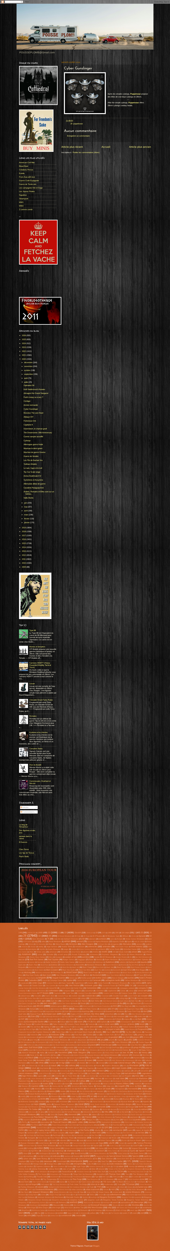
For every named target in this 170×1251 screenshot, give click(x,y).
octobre (27, 370)
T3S (114, 1166)
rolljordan (63, 1140)
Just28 (46, 1065)
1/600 (40, 933)
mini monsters (98, 1091)
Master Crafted (108, 1083)
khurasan (134, 1065)
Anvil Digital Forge (121, 946)
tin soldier (135, 1177)
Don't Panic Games (90, 1009)
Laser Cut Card (78, 1073)
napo (36, 1104)
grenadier (70, 1047)
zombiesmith (66, 1215)
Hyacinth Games (117, 1058)
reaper (71, 1133)
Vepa (82, 1192)
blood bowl (71, 972)
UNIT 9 (30, 1189)
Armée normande (31, 405)
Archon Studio (114, 949)
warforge (94, 1197)
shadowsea (71, 1151)
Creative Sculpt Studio (110, 993)
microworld (132, 1089)
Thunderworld (78, 1177)
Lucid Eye (50, 1078)
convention (100, 991)
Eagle (64, 1014)
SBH (104, 1145)
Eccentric (148, 1014)
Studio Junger (101, 1164)
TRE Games (107, 1182)
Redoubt (118, 1135)
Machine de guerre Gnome (34, 452)
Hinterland (136, 1055)
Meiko (139, 1086)
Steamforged (61, 1161)
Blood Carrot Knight (91, 972)
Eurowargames (126, 1022)
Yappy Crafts (71, 1213)
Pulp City (125, 1125)
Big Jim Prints (133, 965)
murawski (42, 1102)
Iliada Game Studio (25, 1060)
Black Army (32, 967)
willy (109, 1208)
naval (81, 1104)
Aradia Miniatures (54, 949)
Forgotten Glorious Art (43, 1032)
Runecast (148, 1140)
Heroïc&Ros (46, 1055)
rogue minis (52, 1140)
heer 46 (126, 1053)
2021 (24, 355)
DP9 (112, 1009)
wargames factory (76, 1200)
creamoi (94, 993)
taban (121, 1166)
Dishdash (56, 1009)
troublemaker (109, 1184)
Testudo (111, 1171)
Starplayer (22, 1161)
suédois (21, 1166)
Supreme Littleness (43, 1166)
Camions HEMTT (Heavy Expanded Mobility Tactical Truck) (40, 665)
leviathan (58, 1076)
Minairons (51, 1091)
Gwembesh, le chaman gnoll (35, 429)
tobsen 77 (121, 1179)
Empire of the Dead (67, 1019)
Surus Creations (58, 1166)
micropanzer (119, 1089)
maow (67, 1084)
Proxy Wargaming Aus (86, 1125)
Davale (83, 1003)
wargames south (93, 1200)
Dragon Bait (147, 1009)
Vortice (91, 1195)
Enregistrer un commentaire (78, 136)
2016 (24, 539)
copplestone (112, 991)
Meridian (38, 1089)
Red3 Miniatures (107, 1135)
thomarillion (101, 1174)
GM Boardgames (26, 1042)
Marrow (85, 1084)
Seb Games (99, 1148)
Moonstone (97, 1099)
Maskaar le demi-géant (33, 448)
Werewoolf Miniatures (99, 1205)
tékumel (101, 1169)
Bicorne (123, 965)
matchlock (148, 1084)
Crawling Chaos (83, 993)
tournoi (62, 1182)
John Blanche (30, 1065)
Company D (22, 991)
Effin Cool (74, 1016)
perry (61, 1120)
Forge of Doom (89, 1029)
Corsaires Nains (36, 749)
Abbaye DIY (28, 417)
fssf (97, 1035)
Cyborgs (27, 441)
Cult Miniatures (58, 998)
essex (80, 1022)
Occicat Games (125, 1109)
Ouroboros (84, 1114)
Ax (131, 957)
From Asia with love (27, 177)
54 (151, 936)
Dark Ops (134, 1001)
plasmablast (45, 1122)
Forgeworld (142, 1029)
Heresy (145, 1053)
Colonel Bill (53, 988)
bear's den (22, 965)
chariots (90, 983)
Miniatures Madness (116, 1094)
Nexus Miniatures (142, 1104)
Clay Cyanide (50, 985)
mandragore (106, 1081)
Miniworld (54, 1096)
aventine (85, 957)
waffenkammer (116, 1195)
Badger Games (68, 960)
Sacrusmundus (90, 1143)
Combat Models (65, 988)
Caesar (44, 980)
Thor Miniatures (138, 1174)
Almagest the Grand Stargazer (36, 393)
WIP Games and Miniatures (125, 1207)
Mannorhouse (23, 1084)
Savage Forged (78, 1145)
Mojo (141, 1096)
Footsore (75, 1029)
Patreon (88, 1117)
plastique (92, 1122)
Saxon (88, 1145)
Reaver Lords (84, 1133)
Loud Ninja (148, 1076)
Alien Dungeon (88, 944)
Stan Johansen (107, 1159)
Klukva (108, 1068)
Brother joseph (86, 978)
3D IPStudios (97, 936)
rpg (116, 1140)
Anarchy (25, 946)
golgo (134, 1042)
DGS (115, 1006)
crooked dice (90, 996)
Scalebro (146, 1145)
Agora (129, 941)
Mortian (116, 1099)
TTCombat (130, 1184)
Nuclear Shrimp (55, 1109)
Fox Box (129, 1032)
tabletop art (142, 1166)
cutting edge (123, 998)
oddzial (144, 1109)
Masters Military (122, 1084)
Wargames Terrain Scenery (113, 1200)
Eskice (62, 1022)
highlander (125, 1055)
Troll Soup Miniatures (60, 1184)
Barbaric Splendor (141, 960)
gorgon (20, 1045)
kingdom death (73, 1068)
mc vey (64, 1086)
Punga (146, 1125)
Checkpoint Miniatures (119, 983)
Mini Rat (110, 1091)
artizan (134, 952)
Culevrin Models (44, 998)
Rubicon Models (135, 1140)
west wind (124, 1205)
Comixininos (92, 988)
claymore (61, 985)
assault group (63, 954)
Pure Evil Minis (42, 1127)
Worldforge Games (54, 1210)
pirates (138, 1120)
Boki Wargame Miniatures (66, 975)
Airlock (31, 944)
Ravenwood (42, 1133)
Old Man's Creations (55, 1112)
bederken (54, 965)
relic (126, 1135)
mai (26, 507)
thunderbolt (54, 1177)
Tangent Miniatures (82, 1169)
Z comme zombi (25, 210)
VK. (74, 1194)
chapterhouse (79, 983)
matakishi (137, 1084)
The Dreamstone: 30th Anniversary (38, 433)
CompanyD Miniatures (37, 991)
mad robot (120, 1078)
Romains (73, 1140)
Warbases (31, 1197)
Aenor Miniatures (55, 941)
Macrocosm (85, 1078)
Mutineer (74, 1101)
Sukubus (30, 1166)
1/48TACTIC (31, 932)
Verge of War (91, 1192)
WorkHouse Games (38, 1210)
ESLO (71, 1022)
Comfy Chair (78, 988)
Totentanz (52, 1182)
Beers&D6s (80, 965)
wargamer (137, 1197)
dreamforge (86, 1011)
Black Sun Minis (85, 970)
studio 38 (89, 1164)
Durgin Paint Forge (134, 1011)
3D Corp (77, 936)
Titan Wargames (92, 1179)
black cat (75, 967)
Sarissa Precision (144, 1143)
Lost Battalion (114, 1076)
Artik (114, 952)
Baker (91, 960)
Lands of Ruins (43, 1073)
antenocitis (92, 947)
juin (25, 503)
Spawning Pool (101, 1156)
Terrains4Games (68, 1172)
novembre (28, 366)
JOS (39, 1065)
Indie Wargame (117, 1060)
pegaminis (26, 1119)
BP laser (140, 975)
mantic (45, 1084)
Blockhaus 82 (58, 972)
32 (39, 936)
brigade (42, 977)
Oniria (147, 1112)
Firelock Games (128, 1027)
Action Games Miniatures (135, 939)
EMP (22, 1019)
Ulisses (129, 1187)
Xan (39, 1213)
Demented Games (72, 1006)
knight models (121, 1068)
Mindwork (73, 1091)
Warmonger (138, 1202)
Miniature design (56, 1094)
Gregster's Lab (48, 1047)
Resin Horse (42, 1138)
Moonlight (75, 1099)
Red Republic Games (81, 1135)
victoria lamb (117, 1192)
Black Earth (100, 967)
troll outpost (45, 1184)
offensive (21, 1112)
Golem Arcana (106, 1042)
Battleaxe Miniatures (86, 962)
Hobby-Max (63, 1058)
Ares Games (22, 952)
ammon (139, 944)
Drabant (121, 1009)
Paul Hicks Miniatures (104, 1117)
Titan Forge (77, 1179)
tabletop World (53, 1169)
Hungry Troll (104, 1058)
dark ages (41, 1001)
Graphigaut (83, 1045)
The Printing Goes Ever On (136, 1171)
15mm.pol (89, 932)
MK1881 (100, 1096)
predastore (117, 1122)
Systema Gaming (95, 1166)
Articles (25, 807)
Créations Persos (26, 170)
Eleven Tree (86, 1016)
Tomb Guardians (134, 1179)
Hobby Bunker (51, 1058)
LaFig (136, 1071)
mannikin (145, 1081)
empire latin (53, 1019)
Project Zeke (72, 1125)
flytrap (53, 1029)
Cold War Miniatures (39, 988)
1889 (109, 933)
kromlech (100, 1071)
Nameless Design (24, 1104)
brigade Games (59, 978)
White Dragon (43, 1208)
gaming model (80, 1037)
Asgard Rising (147, 952)
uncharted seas (141, 1187)
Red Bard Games (129, 1133)
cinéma (138, 983)
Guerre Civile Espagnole (29, 181)
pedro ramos (146, 1117)
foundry (99, 1032)
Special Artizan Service (118, 1156)
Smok (39, 1156)
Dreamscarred (98, 1011)
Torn (150, 1179)
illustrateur (40, 1060)
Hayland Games (96, 1052)
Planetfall (33, 1122)
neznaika (21, 1107)
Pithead (149, 1120)
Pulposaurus (137, 1125)
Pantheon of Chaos (121, 1114)
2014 (24, 547)
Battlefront (110, 962)
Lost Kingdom (126, 1076)
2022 (24, 351)
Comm (103, 988)
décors (39, 1006)
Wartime (67, 1205)
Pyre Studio (80, 1127)
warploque (44, 1205)
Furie (118, 1035)
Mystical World (126, 1102)
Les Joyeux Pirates (27, 191)
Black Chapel (87, 967)
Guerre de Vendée (31, 456)
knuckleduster (30, 1071)
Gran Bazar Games (58, 1045)
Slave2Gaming (79, 1153)
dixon (77, 1009)
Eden (33, 1016)
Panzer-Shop (135, 1114)
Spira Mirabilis (55, 1158)
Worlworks (84, 1210)
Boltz (88, 975)
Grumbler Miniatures (43, 1050)
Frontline (89, 1035)
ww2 (20, 1213)
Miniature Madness (71, 1094)
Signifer (132, 1151)
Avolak (96, 957)
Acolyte (119, 939)
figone (58, 1027)
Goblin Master (81, 1042)
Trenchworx (141, 1182)
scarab (20, 1148)
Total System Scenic (39, 1182)
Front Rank (79, 1035)
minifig (23, 1096)
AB (83, 939)
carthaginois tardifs (112, 980)
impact (89, 1060)
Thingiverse (66, 1174)
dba (121, 1003)
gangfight (114, 1037)
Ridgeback (105, 1138)
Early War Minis (92, 1014)
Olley (106, 1112)
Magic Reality (38, 1081)
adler (43, 941)
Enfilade (118, 1019)
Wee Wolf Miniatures (81, 1205)
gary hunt (125, 1037)
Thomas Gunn (115, 1174)
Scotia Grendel (55, 1148)
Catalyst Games (146, 980)
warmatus (106, 1202)
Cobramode (141, 985)
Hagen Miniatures (91, 1050)
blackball (107, 970)
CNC (131, 985)
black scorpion (52, 970)
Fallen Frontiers (58, 1024)
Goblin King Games (67, 1042)
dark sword (48, 1003)
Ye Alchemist (83, 1213)
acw (150, 939)
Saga (101, 1143)
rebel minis (96, 1133)
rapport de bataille (142, 1130)
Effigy (66, 1016)
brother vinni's (101, 978)
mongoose (53, 1099)
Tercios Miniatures (40, 1171)
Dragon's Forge (37, 1011)
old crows (32, 1112)
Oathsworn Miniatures (81, 1109)
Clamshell (25, 985)
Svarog (70, 1166)
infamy (32, 1063)
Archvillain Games (130, 949)
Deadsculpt (148, 1003)
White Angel (31, 1208)
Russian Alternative (28, 1143)
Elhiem (108, 1016)
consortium (89, 991)
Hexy (55, 1055)
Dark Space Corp (24, 1003)
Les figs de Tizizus (26, 853)
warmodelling (125, 1202)
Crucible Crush (118, 996)
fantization (101, 1024)
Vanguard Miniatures (40, 1192)
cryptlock (21, 998)
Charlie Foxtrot (102, 983)
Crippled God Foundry (144, 993)
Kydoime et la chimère (38, 732)
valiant (149, 1189)
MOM (42, 1099)
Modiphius (132, 1096)
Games (56, 1037)
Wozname (109, 1210)
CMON (121, 985)
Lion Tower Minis (70, 1076)
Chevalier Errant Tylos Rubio (41, 700)
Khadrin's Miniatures (111, 1066)
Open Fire (43, 1114)
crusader (144, 996)
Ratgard (21, 1133)
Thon (127, 1174)
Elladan (131, 1016)
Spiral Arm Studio (69, 1158)
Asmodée (50, 954)
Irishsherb (73, 1063)
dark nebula (124, 1001)
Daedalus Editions (143, 998)
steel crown (93, 1161)
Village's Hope (54, 1194)
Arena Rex (144, 949)
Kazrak (98, 1066)
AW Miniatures (107, 957)
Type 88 (32, 630)
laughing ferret (104, 1073)
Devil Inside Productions (102, 1006)
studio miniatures (116, 1164)
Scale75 (136, 1145)
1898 (117, 933)
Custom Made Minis (96, 998)
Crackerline (58, 993)
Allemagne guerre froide (33, 444)
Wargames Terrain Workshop (137, 1200)
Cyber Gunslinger (31, 409)
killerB (34, 1068)
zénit (29, 1215)
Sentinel (126, 1148)
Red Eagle (30, 1135)
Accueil (106, 146)
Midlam (145, 1089)
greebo (149, 1045)
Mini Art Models (85, 1091)
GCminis (146, 1037)
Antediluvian (79, 947)
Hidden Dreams (79, 1055)
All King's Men (103, 944)
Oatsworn (95, 1109)
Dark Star (36, 1003)
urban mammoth (92, 1189)
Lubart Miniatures (37, 1078)
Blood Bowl (23, 166)
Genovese (73, 1040)
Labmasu (127, 1071)
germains (83, 1040)
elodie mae (141, 1016)
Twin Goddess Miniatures (78, 1187)
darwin (75, 1003)
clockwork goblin (91, 985)
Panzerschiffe (147, 1114)
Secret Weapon (113, 1148)
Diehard (32, 1009)
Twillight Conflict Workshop (58, 1187)
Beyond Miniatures (112, 965)
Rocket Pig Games (37, 1140)
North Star (143, 1107)
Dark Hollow (95, 1001)
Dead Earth (137, 1003)
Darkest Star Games (63, 1003)
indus (140, 1060)
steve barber (117, 1161)
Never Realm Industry (97, 1104)
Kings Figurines (88, 1068)
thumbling (29, 1177)
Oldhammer (87, 1112)
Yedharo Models (30, 464)
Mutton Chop (85, 1102)
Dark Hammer (83, 1001)
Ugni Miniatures (111, 1187)
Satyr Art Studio (64, 1145)
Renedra (21, 1138)
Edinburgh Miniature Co (53, 1016)
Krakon (89, 1071)
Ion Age (62, 1063)
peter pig (71, 1120)
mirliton (64, 1096)
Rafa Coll (145, 1128)
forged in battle (114, 1029)
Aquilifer (42, 949)
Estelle (22, 173)
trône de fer (95, 1184)
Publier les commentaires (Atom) (86, 152)
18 (97, 933)
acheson (102, 939)
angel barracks (52, 947)
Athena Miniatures (136, 954)
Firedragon (106, 1027)
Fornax (71, 1032)
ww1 (143, 1210)
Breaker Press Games (28, 978)
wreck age (134, 1210)
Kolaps (54, 1071)
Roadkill (137, 1138)
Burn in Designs (118, 978)
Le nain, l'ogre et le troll (33, 468)
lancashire (144, 1071)
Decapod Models (27, 1006)
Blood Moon (116, 972)
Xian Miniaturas (49, 1213)
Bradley (149, 975)
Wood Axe (25, 1210)
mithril (83, 1096)
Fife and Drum (35, 1027)
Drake (67, 1011)
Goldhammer (93, 1042)
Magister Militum (51, 1081)
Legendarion (147, 1073)
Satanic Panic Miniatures (46, 1145)
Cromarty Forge (63, 996)
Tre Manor (119, 1182)
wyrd (32, 1213)
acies (112, 939)
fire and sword (92, 1027)
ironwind (111, 1063)
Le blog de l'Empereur (23, 826)
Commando (113, 988)
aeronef (80, 941)
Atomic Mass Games (37, 957)
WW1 (21, 202)
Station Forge (34, 1161)
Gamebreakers (31, 1037)
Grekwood (59, 1047)
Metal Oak (70, 1089)
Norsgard (131, 1107)
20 (142, 932)
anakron (149, 944)
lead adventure (130, 1073)
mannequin (135, 1081)
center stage (37, 983)
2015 (24, 543)
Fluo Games (43, 1029)
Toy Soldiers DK (73, 1182)
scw (88, 1148)
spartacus (67, 1156)
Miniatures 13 (102, 1094)
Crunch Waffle (133, 996)
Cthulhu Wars (31, 998)
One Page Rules (136, 1112)
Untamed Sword (63, 1189)
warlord (73, 1202)
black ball (56, 967)
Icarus (147, 1058)
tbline (93, 1169)
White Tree (80, 1208)
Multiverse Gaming (27, 1102)
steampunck (76, 1161)
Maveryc (25, 1086)
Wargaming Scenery (38, 1202)
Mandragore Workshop (121, 1081)
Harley (42, 1053)
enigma (126, 1019)
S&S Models (64, 1143)
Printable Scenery (143, 1122)
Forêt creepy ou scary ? (33, 397)
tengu (147, 1169)
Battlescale (133, 962)
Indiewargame (130, 1060)
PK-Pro (24, 1122)
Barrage (40, 962)
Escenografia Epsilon (35, 1022)
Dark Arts (54, 1001)
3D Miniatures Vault (112, 936)
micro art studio (104, 1089)
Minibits (149, 1094)
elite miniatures (119, 1016)
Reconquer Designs (113, 1133)
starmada (146, 1158)
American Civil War (27, 163)
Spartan (76, 1156)
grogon (30, 1050)
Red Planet (67, 1135)
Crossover (105, 996)
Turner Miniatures (146, 1184)
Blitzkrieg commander (43, 972)
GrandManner (72, 1045)
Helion (136, 1053)
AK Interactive (41, 944)
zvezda (79, 1215)
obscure (113, 1109)
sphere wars (27, 1159)
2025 (24, 339)
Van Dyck (24, 1192)
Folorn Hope (64, 1029)
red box (141, 1133)
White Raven (68, 1207)
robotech (146, 1138)
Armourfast (65, 952)
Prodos (45, 1125)
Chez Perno (24, 849)
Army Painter (76, 952)
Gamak (20, 1037)
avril (26, 511)
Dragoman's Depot (133, 1009)
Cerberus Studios (52, 983)
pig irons (116, 1120)
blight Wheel (127, 970)
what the (146, 1205)
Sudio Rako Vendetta (142, 1164)
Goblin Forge (53, 1042)
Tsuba (119, 1184)
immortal (81, 1060)
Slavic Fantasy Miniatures (97, 1153)
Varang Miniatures (60, 1192)
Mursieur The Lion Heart (33, 413)
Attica (51, 957)
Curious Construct (72, 998)
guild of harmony (58, 1050)
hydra (128, 1058)
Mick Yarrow (90, 1089)
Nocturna (71, 1107)
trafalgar (97, 1182)
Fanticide (91, 1024)
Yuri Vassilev (115, 1213)
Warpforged (34, 1205)
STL (129, 1161)
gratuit (92, 1045)
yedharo (92, 1213)
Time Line (116, 1177)
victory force (32, 1195)
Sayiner (96, 1145)
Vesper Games (104, 1192)
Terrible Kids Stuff (98, 1172)
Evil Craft (148, 1022)
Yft (100, 1213)
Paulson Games (121, 1117)
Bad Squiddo (53, 960)
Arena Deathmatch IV (32, 476)
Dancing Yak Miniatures (26, 1001)
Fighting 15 (48, 1027)
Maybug (55, 1086)
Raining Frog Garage (70, 1130)
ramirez (106, 1130)
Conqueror (66, 991)
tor (143, 1179)
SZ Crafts (107, 1166)
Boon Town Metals (112, 975)
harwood (51, 1053)
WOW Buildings (96, 1210)
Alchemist (73, 944)
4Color (133, 936)
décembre (28, 362)
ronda (81, 1140)
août (26, 378)
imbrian (71, 1060)
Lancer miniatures (25, 1073)
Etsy (94, 1022)
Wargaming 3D (23, 1202)
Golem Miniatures (121, 1042)
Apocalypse (32, 949)
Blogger (96, 1246)
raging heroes (44, 1130)
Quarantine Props (134, 1127)
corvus (131, 991)
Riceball (95, 1138)
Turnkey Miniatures (28, 1187)
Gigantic (120, 1040)
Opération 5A (29, 385)
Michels (80, 1089)
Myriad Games (98, 1101)
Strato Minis (65, 1164)
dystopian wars (50, 1014)
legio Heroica (27, 1076)
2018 (24, 532)
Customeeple (110, 998)
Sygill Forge (80, 1166)
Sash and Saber (28, 1145)
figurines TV (68, 1027)
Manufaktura (58, 1083)
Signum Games (145, 1151)
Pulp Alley (116, 1125)
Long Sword (102, 1076)
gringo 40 (137, 1047)
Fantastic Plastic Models (76, 1024)
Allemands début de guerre (34, 484)
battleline (122, 962)
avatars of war (71, 957)
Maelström (143, 1078)
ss (96, 1159)
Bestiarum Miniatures (95, 965)
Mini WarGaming (121, 1091)
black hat (109, 967)
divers (66, 1008)
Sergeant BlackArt (138, 1148)
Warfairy (85, 1197)
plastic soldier (77, 1122)
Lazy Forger (116, 1073)
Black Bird (66, 967)
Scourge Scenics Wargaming (74, 1148)
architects (101, 949)
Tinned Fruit (145, 1177)
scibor (40, 1148)
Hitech (30, 1058)
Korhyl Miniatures (76, 1071)
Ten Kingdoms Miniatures (133, 1169)
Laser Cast (54, 1073)
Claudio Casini (37, 985)
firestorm (140, 1027)
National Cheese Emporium (64, 1104)
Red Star (94, 1135)
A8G (59, 939)
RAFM (21, 1130)
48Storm (125, 936)
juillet (26, 382)
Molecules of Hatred (31, 1099)
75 (48, 939)
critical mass (25, 996)
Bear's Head (33, 965)
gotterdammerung (43, 1045)
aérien (67, 941)
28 (71, 124)
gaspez (136, 1037)
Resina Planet (68, 1138)
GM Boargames (40, 1042)
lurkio (61, 1078)
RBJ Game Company (57, 1133)
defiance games (56, 1006)
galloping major (143, 1035)
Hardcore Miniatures (29, 1053)
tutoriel (40, 1187)
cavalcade (24, 983)
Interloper (52, 1063)
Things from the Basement (83, 1174)
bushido (131, 978)
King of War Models (58, 1068)
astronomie (94, 954)
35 (50, 936)
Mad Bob (98, 1078)
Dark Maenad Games (110, 1001)
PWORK (70, 1127)
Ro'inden (32, 716)
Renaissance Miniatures (141, 1135)
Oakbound (67, 1109)
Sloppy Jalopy (122, 1153)
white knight (56, 1208)
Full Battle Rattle (108, 1035)
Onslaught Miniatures (27, 1114)
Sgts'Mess (35, 1151)
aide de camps (139, 941)
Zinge (38, 1215)
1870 (103, 932)
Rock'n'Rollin (22, 1140)
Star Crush (136, 1158)
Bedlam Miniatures (66, 965)
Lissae (32, 684)
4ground (142, 936)
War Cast (21, 1197)
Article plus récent (72, 146)
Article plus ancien (140, 146)
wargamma (52, 1202)
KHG (124, 1065)
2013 (24, 551)
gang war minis (102, 1037)
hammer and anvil (106, 1050)
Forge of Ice (101, 1029)
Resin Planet (55, 1138)
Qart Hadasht (91, 1127)
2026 (24, 335)
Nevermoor (112, 1104)
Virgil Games (65, 1194)
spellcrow (148, 1156)
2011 (24, 559)
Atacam (123, 954)
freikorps (68, 1035)
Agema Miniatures (102, 941)
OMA (115, 1112)
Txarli (92, 1187)
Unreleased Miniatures (44, 1189)
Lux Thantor (71, 1078)
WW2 (21, 206)
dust (145, 1011)
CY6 (132, 998)
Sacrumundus (78, 1143)
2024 (24, 343)
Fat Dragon (123, 1024)
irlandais (82, 1063)
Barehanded (22, 962)
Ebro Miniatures (137, 1014)
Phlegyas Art (90, 1120)
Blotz (20, 975)
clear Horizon (74, 985)
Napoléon (23, 195)
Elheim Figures (98, 1016)
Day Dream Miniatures (109, 1003)
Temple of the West (115, 1169)
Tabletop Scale (23, 1169)
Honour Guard (74, 1058)
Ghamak (92, 1040)
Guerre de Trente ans (27, 184)
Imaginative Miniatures (58, 1060)
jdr (147, 1063)
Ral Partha (84, 1130)
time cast (105, 1177)
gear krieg (33, 1040)
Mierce (21, 1091)
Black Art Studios (45, 967)
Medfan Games (87, 1086)
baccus (21, 960)
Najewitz (146, 1102)
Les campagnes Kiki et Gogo (31, 188)
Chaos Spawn (66, 983)
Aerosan (90, 941)
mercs (28, 1089)
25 (151, 933)
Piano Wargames (105, 1119)
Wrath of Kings (121, 1210)
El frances (23, 842)
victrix (43, 1195)
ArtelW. (104, 952)
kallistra (72, 1066)
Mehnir (132, 1086)
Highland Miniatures (110, 1055)
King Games (44, 1068)
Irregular (139, 1063)
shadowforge (59, 1151)
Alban (50, 944)
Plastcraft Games (60, 1122)
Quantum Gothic (119, 1128)
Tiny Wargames (64, 1179)
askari (40, 954)
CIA (131, 983)
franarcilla (34, 1035)
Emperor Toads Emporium (37, 1019)
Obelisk (105, 1109)
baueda (144, 962)
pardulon (78, 1117)
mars (26, 515)
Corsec (123, 991)
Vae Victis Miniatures (136, 1189)
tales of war (67, 1169)
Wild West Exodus (95, 1208)
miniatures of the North (134, 1094)
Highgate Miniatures (94, 1055)
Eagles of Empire (77, 1014)
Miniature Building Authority (37, 1094)
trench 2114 (130, 1182)
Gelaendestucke (45, 1040)
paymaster (134, 1117)
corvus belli (142, 991)
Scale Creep (114, 1145)
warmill (115, 1202)
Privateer (22, 1125)
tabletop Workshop (38, 1169)
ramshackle (117, 1130)
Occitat (136, 1109)
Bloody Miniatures (143, 972)
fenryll (142, 1024)
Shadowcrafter (47, 1151)
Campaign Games (56, 980)
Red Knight (57, 1135)
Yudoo (106, 1213)
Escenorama (52, 1022)
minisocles (44, 1096)
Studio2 (129, 1164)
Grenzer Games (82, 1047)
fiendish (23, 1027)
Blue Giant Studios (33, 975)
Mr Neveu (135, 1099)
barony (32, 962)
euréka (112, 1022)
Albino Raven (60, 944)
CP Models (44, 993)
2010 (24, 563)
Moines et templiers (37, 647)
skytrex (53, 1153)
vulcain (100, 1194)
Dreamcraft (75, 1011)
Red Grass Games (43, 1135)
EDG (41, 1016)
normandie (101, 1107)
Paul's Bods (24, 857)
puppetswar (78, 124)
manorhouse (35, 1084)
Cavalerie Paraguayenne (34, 488)
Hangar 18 (135, 1050)
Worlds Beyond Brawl (70, 1210)
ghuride (111, 1040)
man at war (94, 1081)
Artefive (96, 952)
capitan (69, 980)
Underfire (21, 1189)
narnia (49, 1104)
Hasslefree (62, 1053)
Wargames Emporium (59, 1200)
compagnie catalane (127, 988)
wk (139, 1208)
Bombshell (97, 975)
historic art (21, 1058)
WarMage (97, 1202)
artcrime (86, 952)
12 (59, 933)
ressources (81, 1138)
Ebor (126, 1014)
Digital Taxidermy (45, 1009)
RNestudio (125, 1138)
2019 (24, 528)
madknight (132, 1078)
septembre (28, 374)
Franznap (44, 1035)
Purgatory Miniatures (57, 1128)
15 (65, 932)
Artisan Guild (123, 952)
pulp (98, 1125)
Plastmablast (105, 1122)
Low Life (25, 1078)
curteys (83, 998)
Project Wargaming (58, 1125)
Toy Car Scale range (32, 472)
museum (53, 1102)
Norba (90, 1107)
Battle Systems (51, 962)
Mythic (137, 1102)
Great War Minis (136, 1045)
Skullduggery (43, 1153)
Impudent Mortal (103, 1060)
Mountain (126, 1099)
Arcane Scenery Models (87, 949)
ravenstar (30, 1133)
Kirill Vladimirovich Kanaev (34, 389)
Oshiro (52, 1114)
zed (142, 1213)
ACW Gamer (27, 941)
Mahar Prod (65, 1081)
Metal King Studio (58, 1089)
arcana (74, 949)
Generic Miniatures (60, 1040)
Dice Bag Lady (126, 1006)
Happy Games (146, 1050)
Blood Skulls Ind (128, 972)
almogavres (115, 944)
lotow (137, 1076)
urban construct (77, 1189)
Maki (74, 1081)
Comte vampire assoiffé (33, 437)
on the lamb (124, 1112)
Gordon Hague (144, 1042)
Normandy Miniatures (118, 1107)
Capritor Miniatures (83, 980)
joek (19, 1066)
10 (49, 932)
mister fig (74, 1096)
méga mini (110, 1086)
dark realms (145, 1001)
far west (110, 1024)
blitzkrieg (27, 972)
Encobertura (108, 1019)
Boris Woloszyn (127, 975)
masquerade (95, 1084)
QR (100, 1128)
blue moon (47, 975)
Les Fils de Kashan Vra (33, 460)
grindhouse (127, 1047)
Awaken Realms (121, 957)
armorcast (53, 952)
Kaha (63, 1066)
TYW (99, 1187)
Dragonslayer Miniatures (53, 1011)
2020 (24, 359)
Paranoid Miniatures (65, 1117)
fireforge (116, 1027)
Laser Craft (65, 1073)
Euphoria (103, 1022)
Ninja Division (46, 1107)
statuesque (47, 1161)
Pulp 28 (107, 1125)
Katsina (90, 1065)
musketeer (63, 1102)
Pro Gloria (34, 1125)
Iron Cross (92, 1063)
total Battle (25, 1182)
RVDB (54, 1143)
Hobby (41, 1058)
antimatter (107, 947)
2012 (24, 555)
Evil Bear (137, 1022)
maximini (34, 1086)
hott (83, 1058)
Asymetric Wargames (110, 954)
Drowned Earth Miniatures (115, 1011)
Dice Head (139, 1006)
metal (47, 1089)
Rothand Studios (92, 1140)
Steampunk (23, 199)
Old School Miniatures (72, 1112)
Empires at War (82, 1019)
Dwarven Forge (35, 1014)
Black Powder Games (138, 967)
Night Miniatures (32, 1107)
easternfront (109, 1014)
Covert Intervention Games (27, 993)
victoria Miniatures (132, 1192)
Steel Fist (104, 1161)
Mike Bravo (33, 1091)
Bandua (99, 960)
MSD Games (147, 1099)
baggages (81, 960)
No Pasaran (61, 1107)
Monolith (65, 1099)
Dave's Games (94, 1003)
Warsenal (56, 1205)
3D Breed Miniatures (65, 936)
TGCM (120, 1172)
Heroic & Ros (34, 1055)
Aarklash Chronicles (71, 939)
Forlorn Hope (60, 1032)
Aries (31, 952)
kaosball (82, 1065)
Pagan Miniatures (106, 1114)
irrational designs (124, 1063)
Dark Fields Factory (68, 1001)
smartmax (29, 1156)
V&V (113, 1189)
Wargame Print (126, 1197)
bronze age (73, 978)
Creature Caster (127, 993)
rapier (130, 1130)
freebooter (55, 1035)
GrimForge (115, 1047)
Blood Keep (105, 972)
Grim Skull (105, 1047)
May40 (46, 1086)
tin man (125, 1177)
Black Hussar (122, 967)
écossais (24, 1016)
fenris (132, 1024)
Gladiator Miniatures (145, 1040)
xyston (60, 1213)
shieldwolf (100, 1151)
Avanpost (58, 957)
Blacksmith (116, 970)
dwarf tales (22, 1014)
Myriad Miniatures (112, 1101)
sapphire (130, 1143)
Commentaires (28, 812)
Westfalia (135, 1205)
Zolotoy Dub (54, 1215)
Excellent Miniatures (41, 1024)
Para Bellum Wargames (44, 1117)
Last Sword (92, 1073)
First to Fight (30, 1029)
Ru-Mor (124, 1140)
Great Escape (106, 1045)
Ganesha (91, 1037)
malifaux (82, 1081)
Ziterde (45, 1215)
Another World (67, 947)
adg (35, 941)
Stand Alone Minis (123, 1158)
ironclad (101, 1063)
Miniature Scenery (87, 1094)
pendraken (37, 1120)
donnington (104, 1009)
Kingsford (100, 1068)
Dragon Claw (25, 1011)
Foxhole (139, 1032)
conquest (77, 991)
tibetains (88, 1177)
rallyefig (97, 1130)
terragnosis (54, 1172)
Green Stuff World (30, 1047)
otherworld (72, 1114)
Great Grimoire (122, 1045)
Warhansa (62, 1202)
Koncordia (63, 1071)
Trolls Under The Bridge (78, 1184)
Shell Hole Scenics (87, 1151)
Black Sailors (39, 970)
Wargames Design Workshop (38, 1200)
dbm (128, 1003)
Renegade (31, 1138)
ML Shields (109, 1096)
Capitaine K (28, 425)
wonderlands (147, 1208)
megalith (121, 1086)
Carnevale (96, 980)
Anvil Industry (136, 947)
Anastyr (33, 946)
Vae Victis (122, 1189)
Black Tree (98, 970)
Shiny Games (112, 1151)
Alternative (127, 944)
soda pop (56, 1156)
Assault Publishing (78, 954)
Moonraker (86, 1099)
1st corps (125, 933)
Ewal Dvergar (26, 1024)
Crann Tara (70, 993)
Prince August (129, 1122)
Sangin (121, 1143)
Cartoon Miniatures (131, 980)
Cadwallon (33, 980)
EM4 (150, 1016)
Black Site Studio (68, 970)
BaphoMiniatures (127, 959)
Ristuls (114, 1138)
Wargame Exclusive (108, 1197)
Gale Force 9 (129, 1035)
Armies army (41, 952)
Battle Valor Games (67, 962)
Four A (109, 1032)
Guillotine (71, 1050)
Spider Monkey (41, 1159)
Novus (44, 1109)
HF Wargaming (66, 1055)
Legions (40, 1076)
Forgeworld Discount (25, 1032)
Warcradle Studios (73, 1197)
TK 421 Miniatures (107, 1179)
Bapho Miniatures (111, 960)
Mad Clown (109, 1078)
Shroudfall (123, 1151)
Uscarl (106, 1189)
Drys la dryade (35, 765)
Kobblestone (45, 1071)
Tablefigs (132, 1166)
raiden (57, 1130)
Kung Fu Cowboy (115, 1071)
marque (76, 1084)
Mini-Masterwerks (136, 1091)
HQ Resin (92, 1058)
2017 (24, 535)
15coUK (77, 933)
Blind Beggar (140, 970)
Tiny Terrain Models (33, 1179)
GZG (80, 1050)
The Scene (42, 1174)
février (27, 519)
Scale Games (125, 1145)
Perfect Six (51, 1120)
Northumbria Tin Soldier (28, 1109)
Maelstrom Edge (24, 1081)
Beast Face (44, 965)
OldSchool (97, 1112)
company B (143, 988)
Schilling (30, 1148)
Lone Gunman (91, 1076)
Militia (42, 1091)
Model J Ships (121, 1096)
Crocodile (37, 996)
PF (80, 1120)
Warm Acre (87, 1202)
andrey (41, 947)
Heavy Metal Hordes (112, 1052)
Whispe (21, 1208)
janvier (27, 523)
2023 (24, 347)
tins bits (21, 1179)
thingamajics (54, 1174)
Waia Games (130, 1194)
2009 (24, 567)
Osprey (61, 1114)
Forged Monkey (129, 1029)
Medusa (99, 1086)
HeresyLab (22, 1055)
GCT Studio (22, 1040)
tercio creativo (24, 1172)
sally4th (111, 1143)
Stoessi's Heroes (145, 1161)
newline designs (125, 1104)
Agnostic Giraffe (118, 941)
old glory (41, 1112)
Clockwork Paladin (108, 985)
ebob (119, 1014)
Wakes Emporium (143, 1194)
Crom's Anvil (49, 996)
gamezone (67, 1037)
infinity (41, 1063)
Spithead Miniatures (85, 1158)
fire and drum (79, 1027)
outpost (94, 1114)
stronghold (78, 1164)
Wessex (115, 1205)
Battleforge (99, 962)
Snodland (46, 1156)
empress (95, 1019)
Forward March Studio (85, 1032)
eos (133, 1019)
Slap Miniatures (65, 1153)
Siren (33, 1153)
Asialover (26, 954)
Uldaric (122, 1187)
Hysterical (137, 1058)
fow (117, 1032)
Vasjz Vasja (73, 1192)
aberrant (92, 939)
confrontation (53, 991)
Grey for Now (95, 1047)
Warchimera (59, 1197)
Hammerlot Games (121, 1050)
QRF (106, 1128)
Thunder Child (42, 1177)
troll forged (32, 1184)
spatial (86, 1156)
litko (81, 1076)
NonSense (81, 1107)
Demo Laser (87, 1006)
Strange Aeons (38, 1164)
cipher (149, 983)
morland (107, 1099)
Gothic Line (31, 1045)
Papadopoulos (26, 1117)
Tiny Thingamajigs (49, 1179)
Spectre (135, 1156)
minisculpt (33, 1096)
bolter (81, 975)
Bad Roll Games (37, 960)
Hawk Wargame (79, 1053)
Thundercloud (65, 1177)
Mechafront (75, 1086)
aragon (66, 949)
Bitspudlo (21, 967)
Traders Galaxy (86, 1182)
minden (63, 1091)
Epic (139, 1019)
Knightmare (136, 1068)
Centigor (27, 401)
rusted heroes (44, 1143)
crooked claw (76, 996)
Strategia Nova (52, 1164)
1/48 (20, 933)
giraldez (129, 1040)
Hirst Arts (145, 1055)
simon (25, 1153)
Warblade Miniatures (45, 1197)
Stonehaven (26, 1164)
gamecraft (43, 1037)
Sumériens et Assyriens (33, 480)
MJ (92, 1096)
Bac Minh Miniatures (142, 957)
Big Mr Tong (145, 965)
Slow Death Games (137, 1153)
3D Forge (86, 936)
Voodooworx (82, 1195)
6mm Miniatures (38, 939)
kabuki (53, 1066)
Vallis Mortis (28, 498)
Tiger (97, 1177)
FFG (150, 1024)
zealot (135, 1213)
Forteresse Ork (30, 421)
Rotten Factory (105, 1140)
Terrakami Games (83, 1171)
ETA (88, 1022)
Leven (49, 1076)
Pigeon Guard (128, 1119)
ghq (102, 1040)
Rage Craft (32, 1130)
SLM (111, 1153)
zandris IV (126, 1213)
